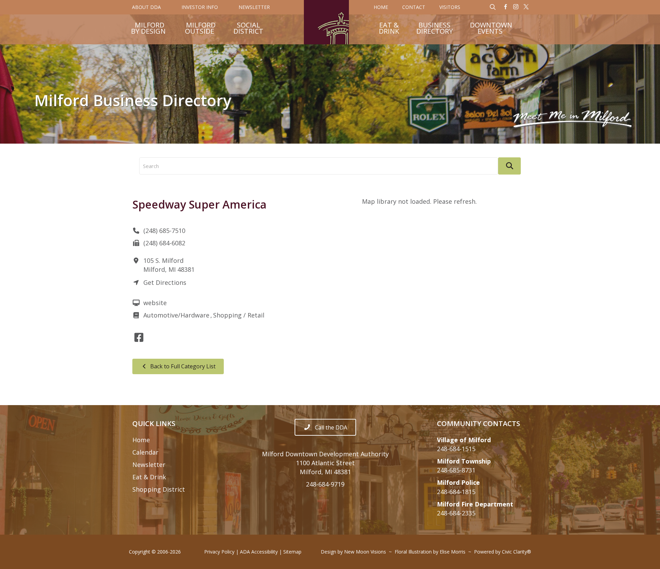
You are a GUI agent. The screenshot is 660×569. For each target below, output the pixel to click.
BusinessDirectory (434, 29)
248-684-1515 (456, 449)
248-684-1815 (456, 492)
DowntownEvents (491, 29)
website (155, 303)
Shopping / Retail (238, 315)
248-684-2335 (456, 513)
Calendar (145, 452)
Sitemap (292, 551)
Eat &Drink (389, 29)
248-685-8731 (456, 470)
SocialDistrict (248, 29)
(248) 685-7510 (164, 230)
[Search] (509, 166)
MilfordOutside (200, 29)
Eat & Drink (149, 477)
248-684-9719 (325, 484)
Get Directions (164, 282)
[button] (505, 7)
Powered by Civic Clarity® (502, 551)
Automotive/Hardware (176, 315)
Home (141, 440)
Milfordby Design (148, 29)
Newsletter (148, 464)
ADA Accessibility (259, 551)
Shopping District (158, 489)
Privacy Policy (219, 551)
